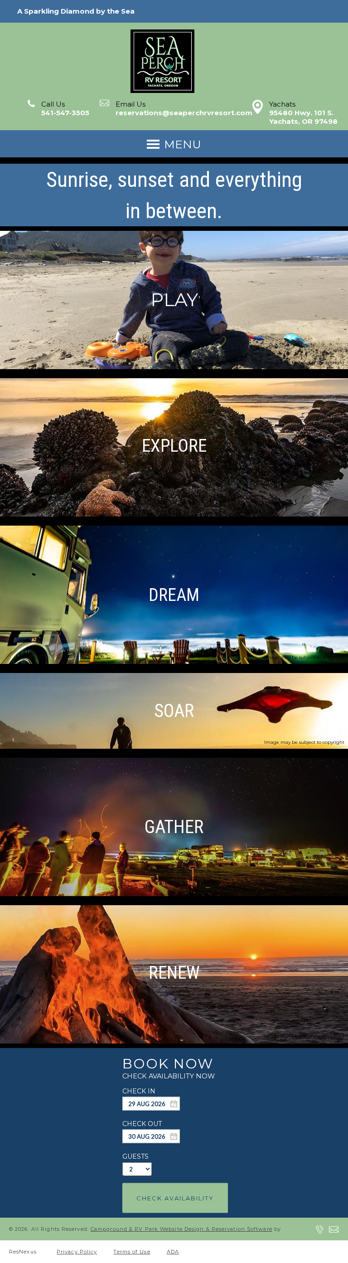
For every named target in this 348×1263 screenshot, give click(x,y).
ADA (173, 1251)
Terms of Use (131, 1251)
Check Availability (175, 1197)
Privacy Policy (77, 1251)
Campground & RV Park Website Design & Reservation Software (181, 1229)
